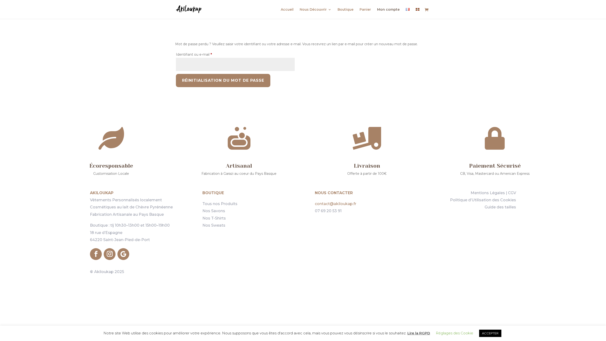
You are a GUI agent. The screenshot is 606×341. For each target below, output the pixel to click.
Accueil (287, 10)
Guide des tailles (500, 207)
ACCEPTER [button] (490, 333)
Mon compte (388, 10)
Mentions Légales (488, 193)
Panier (365, 10)
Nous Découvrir (313, 10)
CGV (512, 193)
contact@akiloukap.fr (335, 204)
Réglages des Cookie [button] (454, 333)
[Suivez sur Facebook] (96, 254)
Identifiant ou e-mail (203, 54)
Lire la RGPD (418, 333)
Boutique (345, 10)
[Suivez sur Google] (123, 254)
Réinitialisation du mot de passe (223, 80)
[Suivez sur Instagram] (110, 254)
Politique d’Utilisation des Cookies (483, 200)
